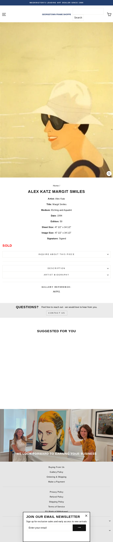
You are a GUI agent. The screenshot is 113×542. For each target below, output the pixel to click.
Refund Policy (56, 497)
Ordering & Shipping (57, 477)
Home (56, 186)
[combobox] (88, 11)
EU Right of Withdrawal (56, 511)
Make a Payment (56, 482)
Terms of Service (56, 507)
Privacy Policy (56, 492)
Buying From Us (56, 467)
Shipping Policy (56, 502)
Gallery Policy (56, 472)
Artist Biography (56, 275)
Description (56, 268)
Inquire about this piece (56, 254)
